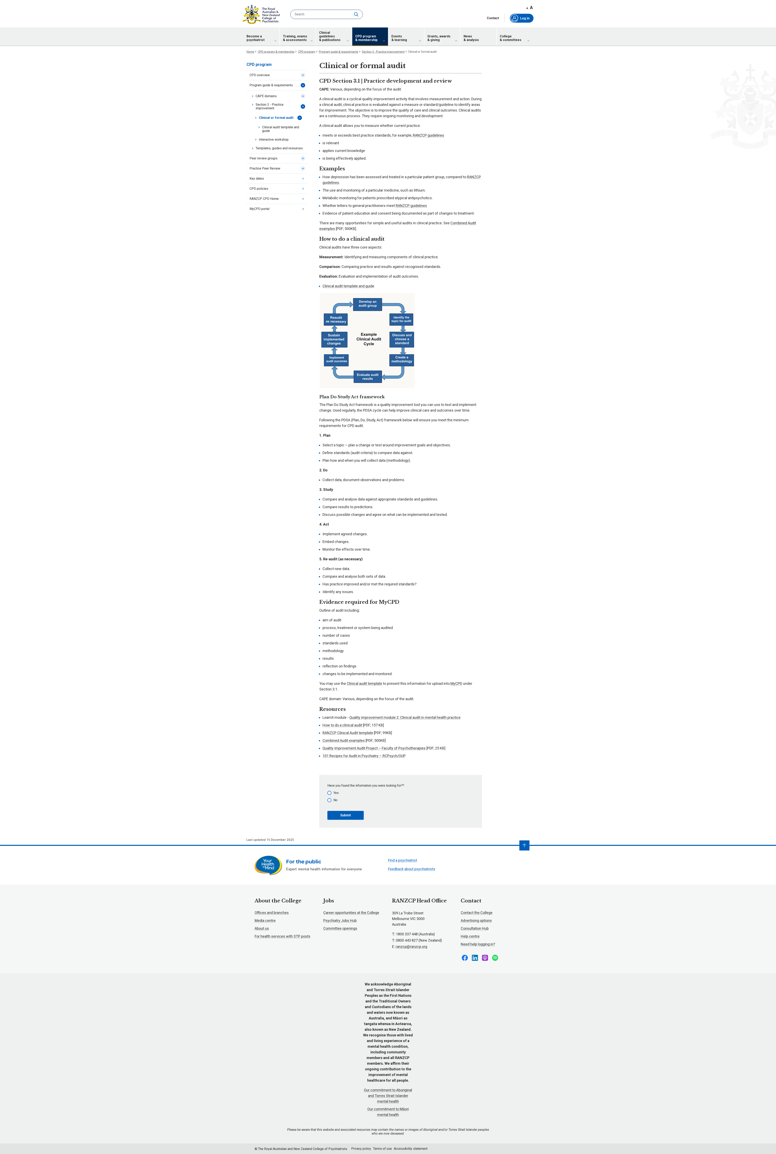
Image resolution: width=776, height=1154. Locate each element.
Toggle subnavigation (303, 75)
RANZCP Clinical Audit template (348, 733)
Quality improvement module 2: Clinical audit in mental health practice (405, 717)
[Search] (357, 14)
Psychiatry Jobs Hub (340, 920)
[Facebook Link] (465, 958)
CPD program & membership (276, 51)
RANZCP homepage (261, 14)
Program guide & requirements (338, 51)
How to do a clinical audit (342, 725)
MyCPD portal (259, 209)
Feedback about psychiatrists (411, 869)
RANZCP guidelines (428, 135)
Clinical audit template (364, 683)
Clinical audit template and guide (280, 129)
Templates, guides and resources (279, 148)
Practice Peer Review (265, 168)
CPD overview (260, 75)
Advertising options (476, 920)
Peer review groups (263, 158)
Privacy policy (361, 1149)
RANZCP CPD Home (264, 199)
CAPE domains (266, 96)
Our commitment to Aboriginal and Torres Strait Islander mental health (388, 1095)
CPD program (306, 51)
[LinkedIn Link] (475, 958)
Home (250, 51)
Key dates (257, 178)
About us (262, 928)
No (335, 800)
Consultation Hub (475, 928)
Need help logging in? (478, 944)
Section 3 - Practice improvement (383, 51)
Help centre (470, 936)
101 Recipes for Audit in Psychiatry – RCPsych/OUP (364, 756)
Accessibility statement (410, 1149)
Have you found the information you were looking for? (365, 785)
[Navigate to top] (524, 845)
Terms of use (382, 1149)
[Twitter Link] (485, 958)
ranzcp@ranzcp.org (411, 946)
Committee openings (340, 928)
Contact (493, 18)
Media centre (265, 920)
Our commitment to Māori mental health (388, 1112)
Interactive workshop (274, 139)
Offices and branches (272, 913)
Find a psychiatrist (402, 860)
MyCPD (456, 683)
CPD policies (259, 189)
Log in (524, 18)
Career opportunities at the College (351, 913)
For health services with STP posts (282, 936)
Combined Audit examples (344, 740)
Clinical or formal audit (276, 118)
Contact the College (476, 913)
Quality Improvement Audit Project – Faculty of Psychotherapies (374, 748)
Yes (336, 793)
